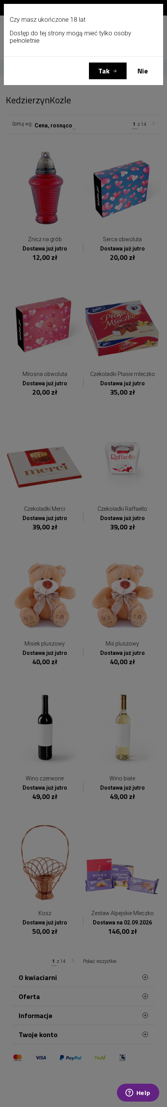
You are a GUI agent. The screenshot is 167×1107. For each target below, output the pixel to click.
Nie (142, 71)
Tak (104, 71)
